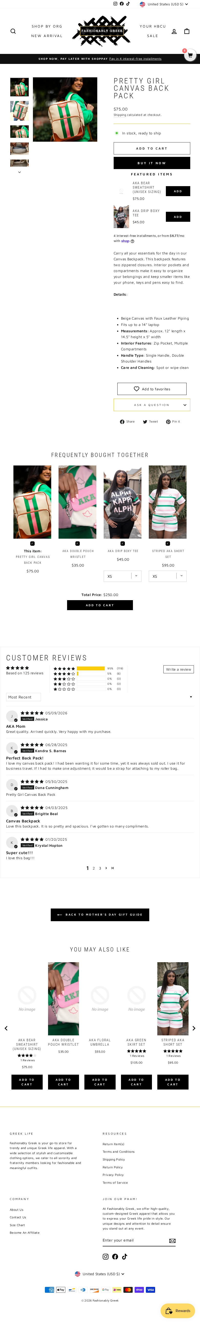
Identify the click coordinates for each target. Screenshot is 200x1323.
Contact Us (18, 1217)
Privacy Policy (113, 1175)
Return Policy (113, 1167)
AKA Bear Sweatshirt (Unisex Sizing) (147, 187)
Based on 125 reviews (25, 673)
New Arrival (47, 36)
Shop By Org (47, 26)
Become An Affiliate (25, 1232)
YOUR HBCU (153, 26)
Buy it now (152, 163)
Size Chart (17, 1225)
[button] (64, 669)
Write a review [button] (178, 669)
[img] (32, 713)
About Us (16, 1210)
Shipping (120, 115)
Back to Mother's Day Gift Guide (103, 914)
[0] (190, 55)
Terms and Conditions (119, 1151)
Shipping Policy (114, 1159)
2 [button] (94, 868)
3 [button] (100, 868)
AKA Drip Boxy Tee (146, 213)
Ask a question (152, 405)
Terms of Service (115, 1182)
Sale (153, 36)
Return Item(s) (113, 1144)
